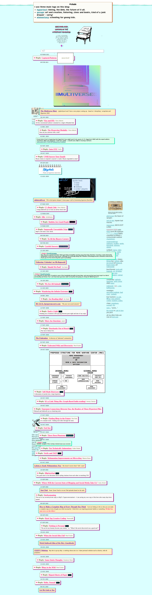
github (34, 453)
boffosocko (110, 288)
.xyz (115, 286)
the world (110, 310)
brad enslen (111, 265)
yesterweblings (112, 242)
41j (114, 305)
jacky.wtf (119, 269)
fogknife (109, 271)
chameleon (111, 239)
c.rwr (119, 286)
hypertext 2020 (112, 230)
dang (115, 250)
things (109, 261)
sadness (110, 243)
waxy (112, 283)
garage (40, 12)
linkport (118, 263)
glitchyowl (110, 216)
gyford (117, 261)
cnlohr (109, 301)
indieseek (110, 267)
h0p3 (108, 231)
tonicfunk (110, 245)
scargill (109, 305)
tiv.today (119, 271)
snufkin (116, 243)
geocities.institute (113, 292)
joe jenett (110, 263)
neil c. (109, 308)
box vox (114, 273)
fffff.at (108, 299)
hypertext (42, 10)
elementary (43, 17)
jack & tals (110, 220)
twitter (34, 451)
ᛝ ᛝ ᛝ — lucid (113, 233)
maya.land (110, 225)
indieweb (110, 286)
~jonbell (113, 294)
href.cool (115, 317)
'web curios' (118, 281)
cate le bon (119, 310)
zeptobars (114, 303)
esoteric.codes (117, 301)
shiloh (109, 247)
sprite (122, 243)
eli (114, 271)
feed (36, 448)
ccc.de (118, 297)
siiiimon (117, 245)
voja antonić (115, 299)
